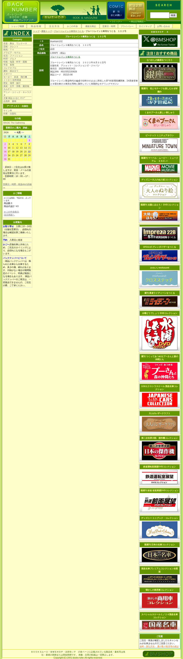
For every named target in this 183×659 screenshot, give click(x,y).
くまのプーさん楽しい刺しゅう (160, 112)
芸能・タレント (10, 46)
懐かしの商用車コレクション (160, 590)
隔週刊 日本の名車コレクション (159, 544)
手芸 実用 (8, 65)
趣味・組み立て (10, 71)
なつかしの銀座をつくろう (159, 60)
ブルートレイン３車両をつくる (69, 31)
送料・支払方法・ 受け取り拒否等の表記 (159, 646)
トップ (36, 31)
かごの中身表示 (11, 212)
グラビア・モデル (12, 52)
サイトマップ (145, 26)
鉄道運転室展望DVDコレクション (159, 466)
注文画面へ (9, 215)
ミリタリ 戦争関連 (12, 80)
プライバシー (127, 26)
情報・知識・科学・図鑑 (15, 62)
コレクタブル (9, 68)
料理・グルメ (9, 58)
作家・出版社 (9, 113)
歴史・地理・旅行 (12, 83)
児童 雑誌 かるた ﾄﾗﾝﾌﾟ (14, 98)
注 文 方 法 (54, 26)
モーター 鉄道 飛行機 (15, 77)
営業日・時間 (108, 26)
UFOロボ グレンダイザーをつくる (159, 247)
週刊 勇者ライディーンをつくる (159, 293)
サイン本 (7, 110)
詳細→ (26, 127)
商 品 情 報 (36, 26)
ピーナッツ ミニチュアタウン (159, 135)
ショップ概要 (17, 26)
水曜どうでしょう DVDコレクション (159, 313)
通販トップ (46, 31)
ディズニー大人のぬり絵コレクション (159, 179)
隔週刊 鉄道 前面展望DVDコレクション (160, 490)
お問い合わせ (163, 26)
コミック (116, 21)
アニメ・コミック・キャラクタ (17, 93)
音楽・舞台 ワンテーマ (15, 43)
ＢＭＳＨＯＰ (56, 652)
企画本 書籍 (9, 101)
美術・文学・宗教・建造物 (16, 86)
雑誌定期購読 (137, 21)
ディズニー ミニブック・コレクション (159, 518)
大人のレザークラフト (159, 413)
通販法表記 (90, 26)
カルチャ (7, 89)
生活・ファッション (13, 55)
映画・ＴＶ (8, 49)
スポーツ (7, 74)
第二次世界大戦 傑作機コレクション (159, 438)
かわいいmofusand (159, 267)
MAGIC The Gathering (14, 123)
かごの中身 (72, 26)
